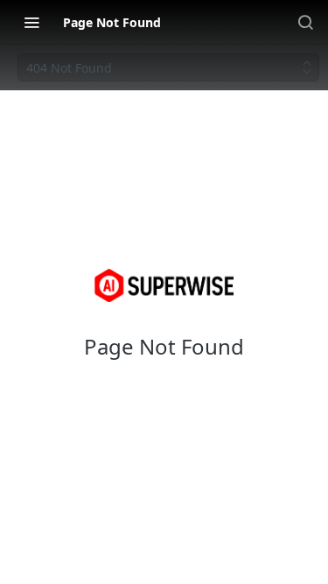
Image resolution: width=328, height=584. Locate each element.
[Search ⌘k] (305, 22)
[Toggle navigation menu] (31, 22)
